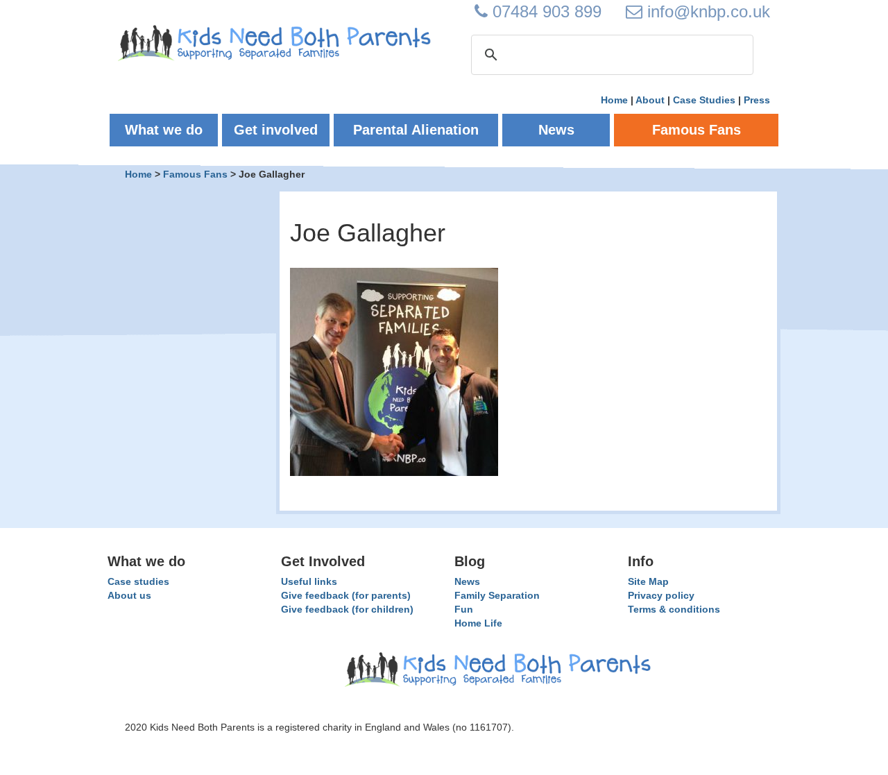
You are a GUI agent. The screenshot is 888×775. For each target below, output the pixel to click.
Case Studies (704, 99)
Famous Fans (195, 174)
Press (757, 99)
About (650, 99)
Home (614, 99)
